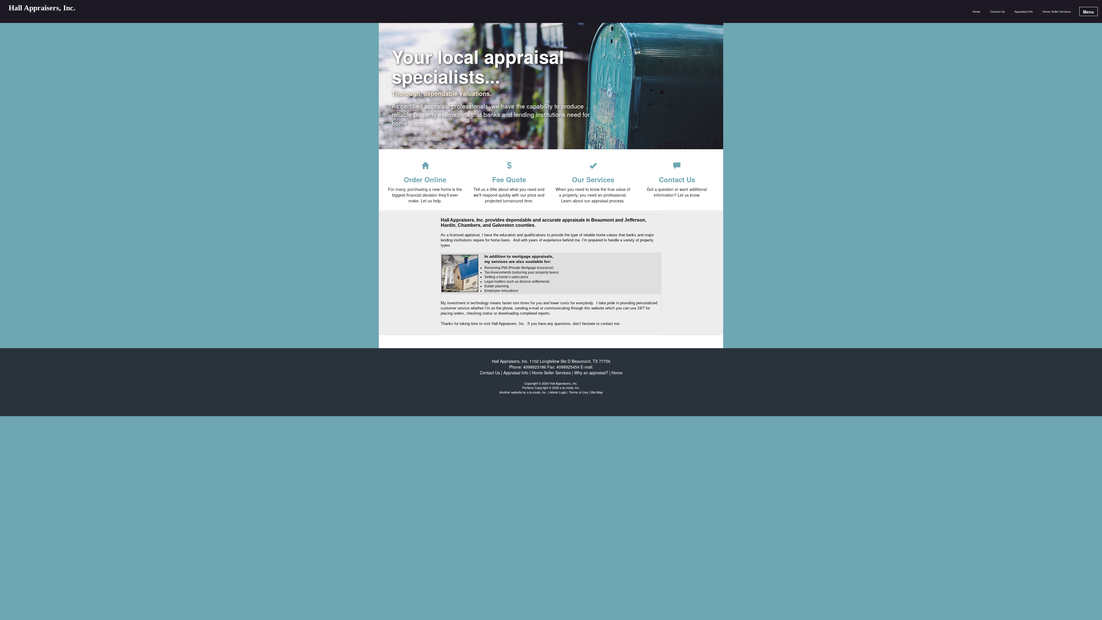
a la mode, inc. (537, 392)
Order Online (425, 179)
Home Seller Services (1057, 11)
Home (976, 11)
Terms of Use (578, 392)
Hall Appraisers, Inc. (42, 8)
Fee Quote (509, 179)
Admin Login (558, 392)
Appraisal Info (1023, 11)
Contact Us (997, 11)
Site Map (597, 392)
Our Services (593, 179)
